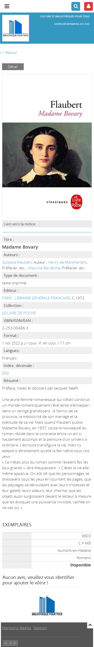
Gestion (40, 627)
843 (5, 373)
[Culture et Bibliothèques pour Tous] (15, 28)
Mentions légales (16, 627)
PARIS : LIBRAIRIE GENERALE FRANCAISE (36, 298)
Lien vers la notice (20, 224)
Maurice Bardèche (44, 267)
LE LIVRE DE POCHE (19, 313)
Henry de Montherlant (67, 262)
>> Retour (8, 52)
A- (6, 643)
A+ (15, 643)
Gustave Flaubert (17, 262)
